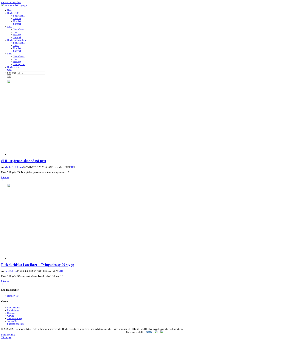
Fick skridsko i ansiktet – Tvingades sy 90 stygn (37, 265)
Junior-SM (12, 321)
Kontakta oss (13, 307)
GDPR (10, 315)
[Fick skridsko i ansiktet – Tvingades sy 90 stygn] (82, 258)
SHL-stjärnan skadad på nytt (23, 161)
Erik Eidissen (11, 271)
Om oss (10, 313)
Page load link (8, 334)
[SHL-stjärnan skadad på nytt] (82, 154)
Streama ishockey (15, 324)
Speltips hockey (14, 318)
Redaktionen (13, 310)
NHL (61, 271)
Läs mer (5, 177)
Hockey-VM (13, 295)
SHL (72, 167)
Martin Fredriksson (14, 167)
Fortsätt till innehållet (11, 2)
